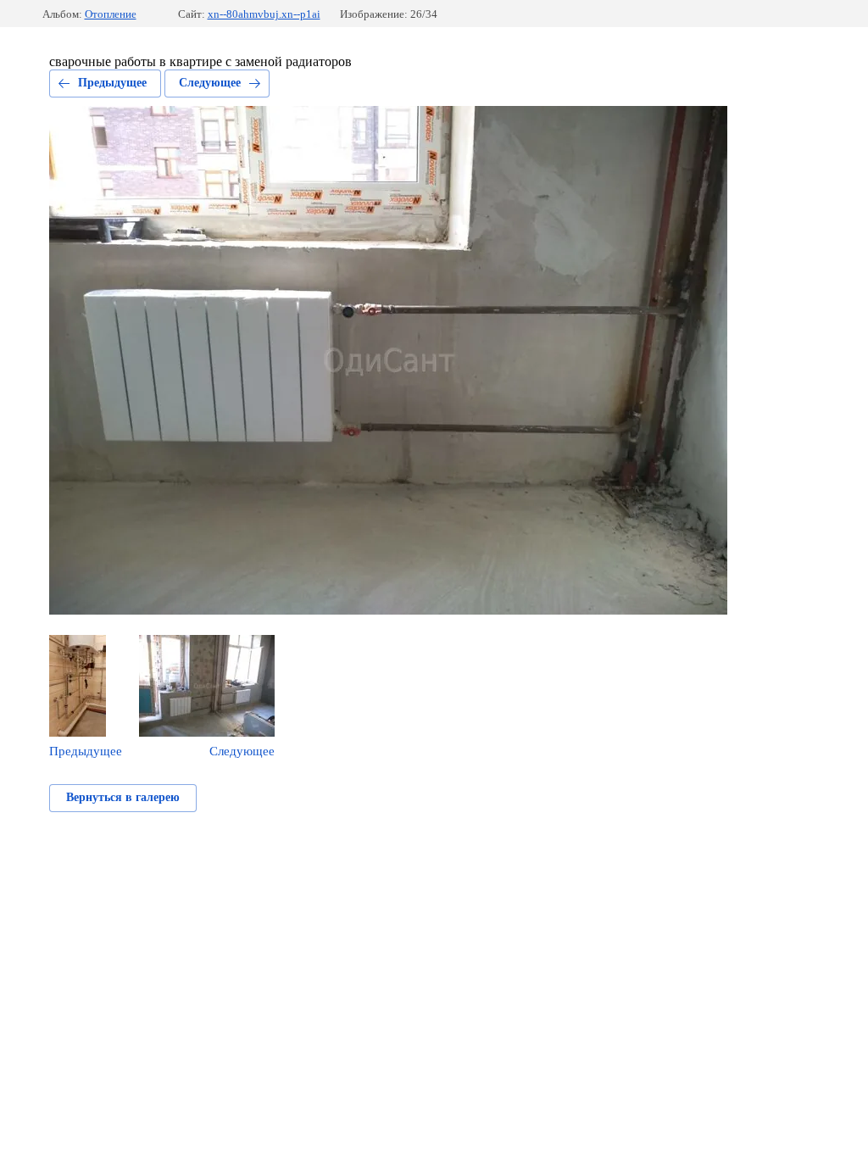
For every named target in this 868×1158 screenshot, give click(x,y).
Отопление (110, 14)
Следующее (210, 82)
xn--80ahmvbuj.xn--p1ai (264, 14)
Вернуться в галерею (123, 797)
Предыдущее (112, 82)
